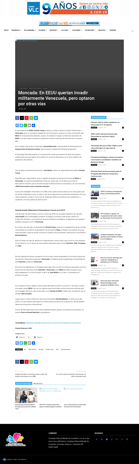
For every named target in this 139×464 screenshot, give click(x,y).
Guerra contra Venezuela (35, 88)
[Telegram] (36, 118)
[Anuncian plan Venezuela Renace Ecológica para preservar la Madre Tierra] (26, 395)
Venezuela (94, 127)
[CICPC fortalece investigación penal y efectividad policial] (95, 193)
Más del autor (37, 383)
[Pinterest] (27, 118)
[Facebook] (17, 118)
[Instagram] (102, 439)
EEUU (57, 349)
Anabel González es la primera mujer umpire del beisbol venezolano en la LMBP (31, 375)
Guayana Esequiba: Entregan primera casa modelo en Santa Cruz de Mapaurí (112, 237)
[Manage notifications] (4, 459)
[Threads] (127, 439)
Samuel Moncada (65, 349)
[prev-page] (16, 413)
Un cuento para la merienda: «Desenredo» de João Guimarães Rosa (71, 375)
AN (25, 349)
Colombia (41, 349)
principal (45, 88)
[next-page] (19, 413)
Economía (93, 139)
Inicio (16, 37)
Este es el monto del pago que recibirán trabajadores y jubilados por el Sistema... (111, 260)
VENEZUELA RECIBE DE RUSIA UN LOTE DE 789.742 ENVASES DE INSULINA (53, 323)
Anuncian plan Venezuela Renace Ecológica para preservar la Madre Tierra (25, 407)
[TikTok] (112, 439)
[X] (22, 118)
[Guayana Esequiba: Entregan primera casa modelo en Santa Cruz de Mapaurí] (95, 236)
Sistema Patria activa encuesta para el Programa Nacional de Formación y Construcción (106, 173)
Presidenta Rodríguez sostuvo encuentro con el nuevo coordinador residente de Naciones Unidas (107, 159)
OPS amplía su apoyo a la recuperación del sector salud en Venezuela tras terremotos (111, 216)
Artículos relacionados (23, 383)
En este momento (25, 37)
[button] (132, 31)
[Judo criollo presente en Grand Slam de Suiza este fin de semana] (75, 395)
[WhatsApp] (31, 118)
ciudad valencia (32, 349)
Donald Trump (50, 349)
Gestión (93, 179)
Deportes (93, 151)
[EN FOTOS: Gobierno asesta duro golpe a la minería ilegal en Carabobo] (50, 395)
